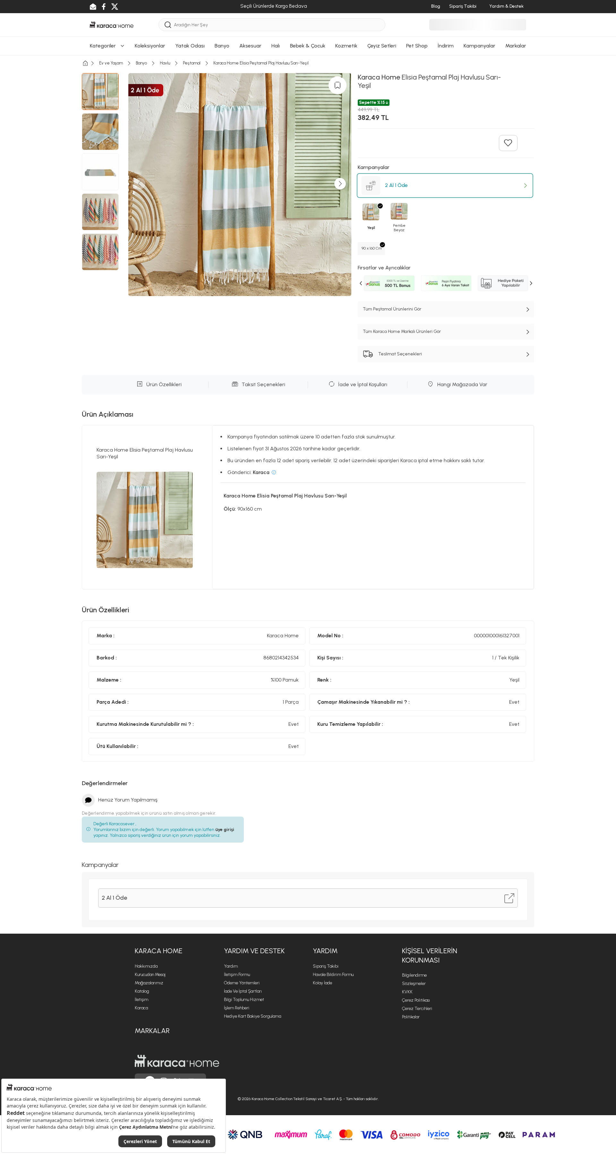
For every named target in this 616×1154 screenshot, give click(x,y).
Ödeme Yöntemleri (242, 983)
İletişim (141, 999)
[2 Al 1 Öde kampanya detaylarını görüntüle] (509, 898)
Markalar (152, 1030)
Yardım (231, 966)
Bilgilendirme (414, 975)
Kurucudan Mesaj (150, 974)
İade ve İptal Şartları (243, 991)
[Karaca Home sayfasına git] (177, 1061)
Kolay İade (322, 983)
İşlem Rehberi (236, 1008)
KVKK (407, 992)
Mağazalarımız (149, 983)
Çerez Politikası (416, 1000)
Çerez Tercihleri (417, 1008)
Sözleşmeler (414, 983)
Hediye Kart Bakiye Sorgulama (252, 1016)
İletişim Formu (237, 974)
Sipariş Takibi (325, 966)
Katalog (142, 991)
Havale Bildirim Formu (333, 974)
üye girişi (224, 829)
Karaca (141, 1008)
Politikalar (411, 1017)
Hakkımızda (146, 966)
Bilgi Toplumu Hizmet (244, 999)
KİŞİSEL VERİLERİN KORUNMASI (429, 955)
